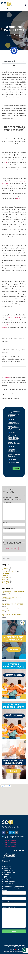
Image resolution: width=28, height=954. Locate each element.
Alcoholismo (5, 570)
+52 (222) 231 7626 (10, 844)
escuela (17, 160)
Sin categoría (5, 583)
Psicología (5, 577)
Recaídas (4, 579)
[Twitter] (10, 832)
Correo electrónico (9, 528)
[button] (25, 5)
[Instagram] (7, 832)
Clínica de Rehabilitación (9, 572)
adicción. (19, 198)
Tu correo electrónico (8, 902)
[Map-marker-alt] (16, 832)
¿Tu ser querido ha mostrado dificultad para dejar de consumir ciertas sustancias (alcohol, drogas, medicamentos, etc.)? (14, 426)
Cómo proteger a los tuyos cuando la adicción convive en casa (12, 615)
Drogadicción (5, 573)
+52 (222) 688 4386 (10, 840)
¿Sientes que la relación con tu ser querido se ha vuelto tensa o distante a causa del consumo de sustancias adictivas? (14, 439)
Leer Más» (4, 594)
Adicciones (5, 568)
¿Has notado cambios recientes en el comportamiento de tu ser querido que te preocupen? (14, 414)
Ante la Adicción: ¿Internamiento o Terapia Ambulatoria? (13, 609)
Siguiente (16, 468)
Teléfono (4, 896)
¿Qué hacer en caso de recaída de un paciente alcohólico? (12, 598)
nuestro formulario (13, 317)
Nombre (5, 522)
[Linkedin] (13, 832)
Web (4, 534)
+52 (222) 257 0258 (10, 846)
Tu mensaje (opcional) (8, 907)
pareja (5, 162)
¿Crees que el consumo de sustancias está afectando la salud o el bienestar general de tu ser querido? (14, 453)
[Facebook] (3, 832)
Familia (4, 575)
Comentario (7, 502)
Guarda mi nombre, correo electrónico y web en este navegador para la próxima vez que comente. (14, 544)
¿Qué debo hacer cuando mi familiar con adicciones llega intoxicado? (13, 592)
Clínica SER (7, 377)
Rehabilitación (6, 581)
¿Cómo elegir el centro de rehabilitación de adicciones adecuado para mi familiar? (13, 603)
